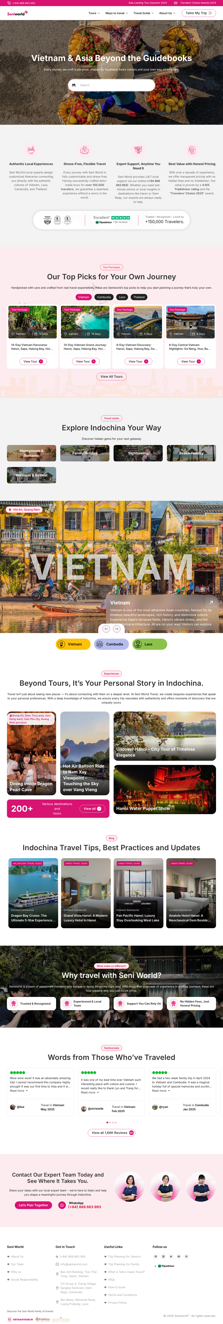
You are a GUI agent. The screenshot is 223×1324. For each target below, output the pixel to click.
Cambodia (104, 297)
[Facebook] (156, 1256)
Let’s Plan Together (33, 1205)
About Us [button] (165, 13)
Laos (122, 297)
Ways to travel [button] (114, 13)
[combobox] (111, 85)
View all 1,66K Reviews (109, 1133)
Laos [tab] (148, 644)
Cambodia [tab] (114, 644)
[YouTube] (179, 1256)
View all (90, 808)
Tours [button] (92, 13)
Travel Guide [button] (141, 13)
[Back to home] (17, 13)
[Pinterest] (186, 1256)
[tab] (83, 297)
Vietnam (83, 297)
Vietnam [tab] (75, 644)
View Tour (30, 361)
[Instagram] (163, 1256)
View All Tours (112, 376)
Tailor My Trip (196, 13)
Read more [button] (17, 1090)
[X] (171, 1256)
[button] (106, 629)
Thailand (139, 297)
